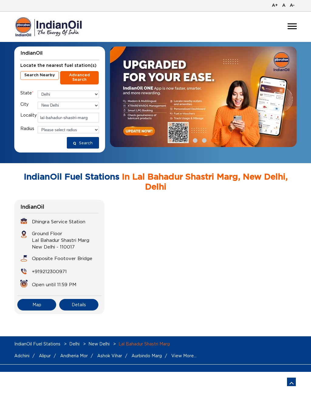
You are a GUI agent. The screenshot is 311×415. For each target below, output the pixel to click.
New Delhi (99, 343)
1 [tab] (194, 139)
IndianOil (32, 207)
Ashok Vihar (109, 355)
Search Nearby (39, 75)
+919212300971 (49, 271)
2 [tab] (203, 139)
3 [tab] (212, 139)
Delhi (74, 343)
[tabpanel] (203, 96)
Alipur (45, 355)
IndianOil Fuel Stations (38, 343)
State (26, 93)
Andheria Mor (74, 355)
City (24, 104)
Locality (28, 115)
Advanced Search (79, 77)
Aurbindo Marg (147, 355)
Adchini (21, 355)
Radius (27, 128)
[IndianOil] (49, 26)
